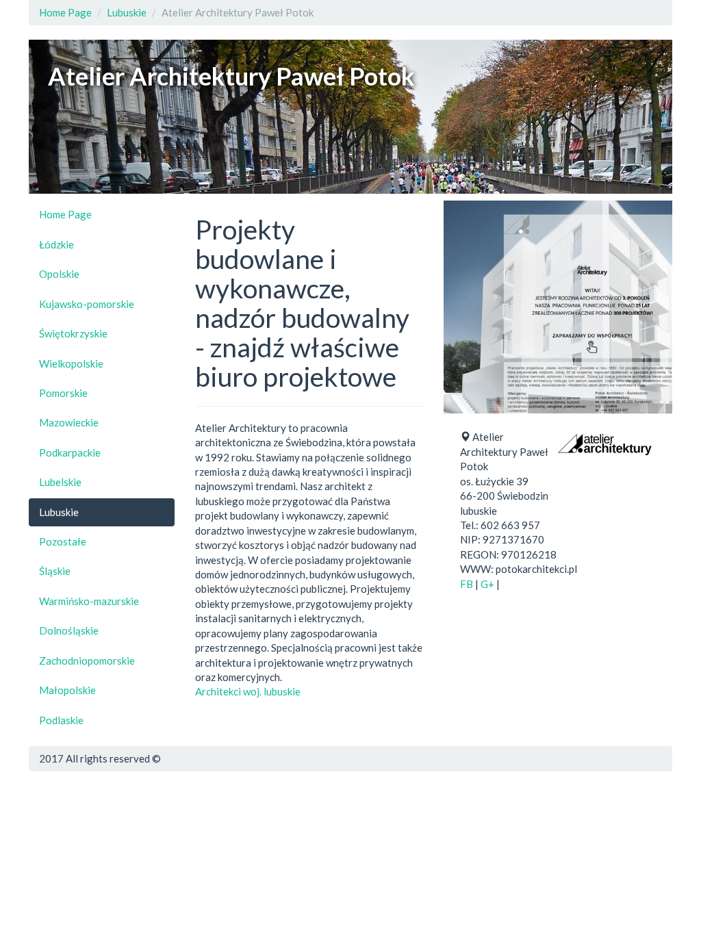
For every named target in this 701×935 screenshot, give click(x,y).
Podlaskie (61, 720)
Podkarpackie (70, 452)
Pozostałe (62, 541)
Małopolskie (67, 690)
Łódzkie (56, 244)
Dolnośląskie (69, 630)
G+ (487, 584)
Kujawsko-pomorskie (86, 304)
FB (466, 584)
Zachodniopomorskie (87, 660)
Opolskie (59, 274)
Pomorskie (63, 393)
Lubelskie (60, 482)
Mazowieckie (69, 422)
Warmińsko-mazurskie (89, 601)
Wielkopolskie (71, 363)
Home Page (65, 12)
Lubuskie (126, 12)
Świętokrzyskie (73, 333)
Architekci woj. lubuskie (248, 691)
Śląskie (55, 571)
